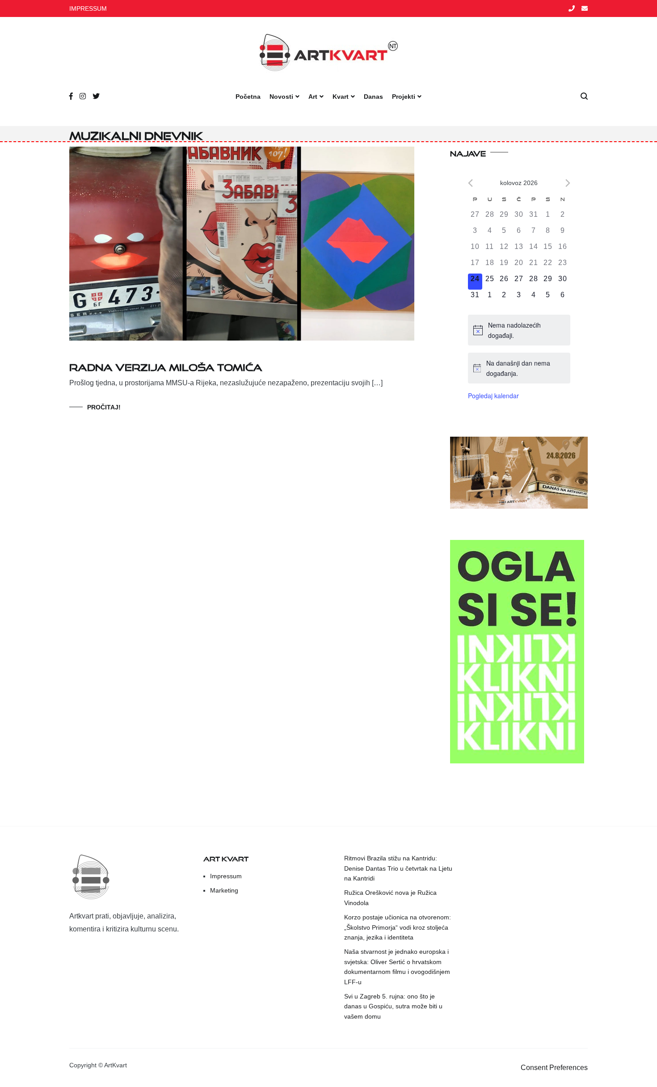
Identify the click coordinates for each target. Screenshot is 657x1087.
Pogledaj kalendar (493, 395)
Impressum (226, 876)
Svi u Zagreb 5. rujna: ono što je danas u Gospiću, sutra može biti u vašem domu (393, 1006)
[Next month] (567, 183)
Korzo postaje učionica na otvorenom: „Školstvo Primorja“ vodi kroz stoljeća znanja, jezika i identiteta (397, 927)
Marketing (224, 890)
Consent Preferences (554, 1067)
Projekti (403, 96)
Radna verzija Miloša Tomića (165, 365)
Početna (248, 96)
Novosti (281, 96)
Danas (373, 96)
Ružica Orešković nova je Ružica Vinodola (390, 897)
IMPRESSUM (88, 8)
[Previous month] (470, 183)
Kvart (341, 96)
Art (312, 96)
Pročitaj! (104, 407)
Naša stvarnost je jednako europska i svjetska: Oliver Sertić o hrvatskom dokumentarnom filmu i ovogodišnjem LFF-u (397, 966)
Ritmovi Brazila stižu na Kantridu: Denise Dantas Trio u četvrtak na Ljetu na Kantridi (398, 868)
